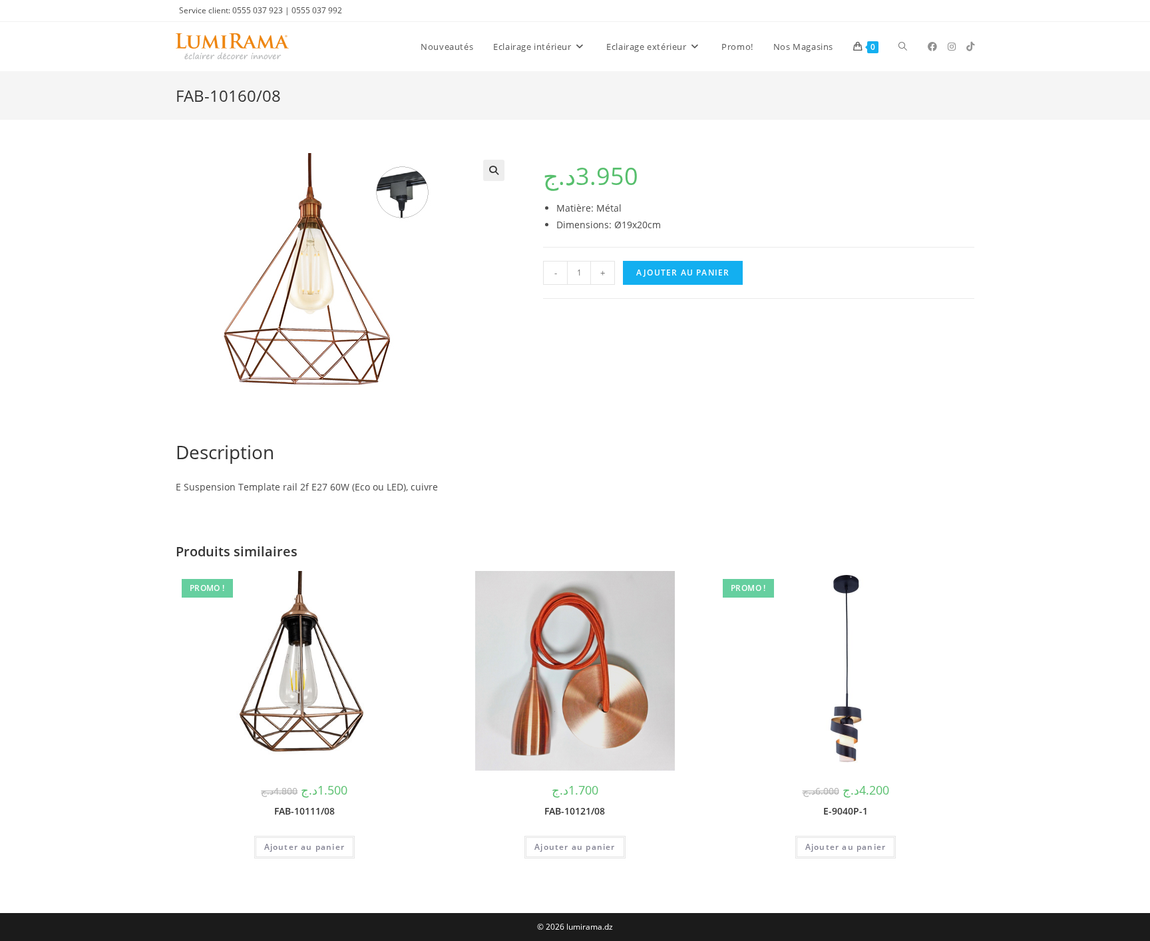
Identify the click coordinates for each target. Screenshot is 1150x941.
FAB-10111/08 (304, 811)
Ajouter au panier (682, 272)
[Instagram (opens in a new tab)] (951, 46)
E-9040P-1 (845, 811)
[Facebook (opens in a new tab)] (932, 46)
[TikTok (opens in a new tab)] (970, 46)
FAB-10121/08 (574, 811)
